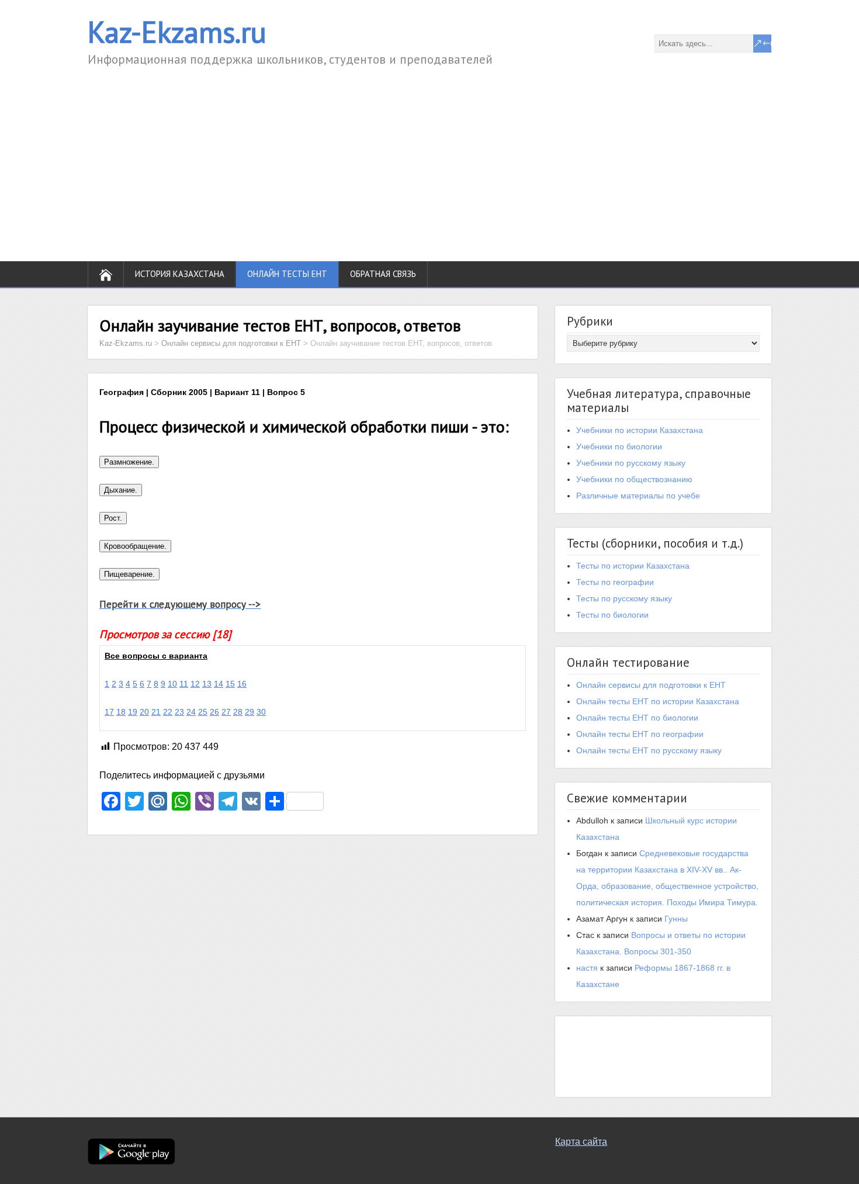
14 (218, 683)
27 (226, 711)
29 (249, 711)
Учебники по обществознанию (634, 479)
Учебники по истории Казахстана (639, 430)
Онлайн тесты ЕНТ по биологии (637, 717)
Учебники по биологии (619, 446)
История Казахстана (179, 273)
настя (587, 967)
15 (230, 683)
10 (172, 683)
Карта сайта (581, 1142)
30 (261, 711)
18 (121, 711)
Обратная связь (383, 273)
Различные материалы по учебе (638, 495)
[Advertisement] (429, 156)
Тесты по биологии (612, 614)
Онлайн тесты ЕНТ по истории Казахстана (657, 701)
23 (179, 711)
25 (202, 711)
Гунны (676, 918)
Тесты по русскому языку (624, 598)
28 (238, 711)
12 (195, 683)
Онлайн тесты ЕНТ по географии (640, 734)
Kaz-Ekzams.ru (177, 32)
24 (191, 711)
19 (132, 711)
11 (183, 683)
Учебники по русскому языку (630, 463)
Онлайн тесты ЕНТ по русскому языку (649, 750)
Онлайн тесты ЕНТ (287, 273)
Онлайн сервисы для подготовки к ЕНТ (651, 685)
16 (242, 683)
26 (214, 711)
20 (144, 711)
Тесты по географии (615, 582)
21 (156, 711)
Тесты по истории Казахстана (633, 565)
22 (167, 711)
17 (109, 711)
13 (207, 683)
